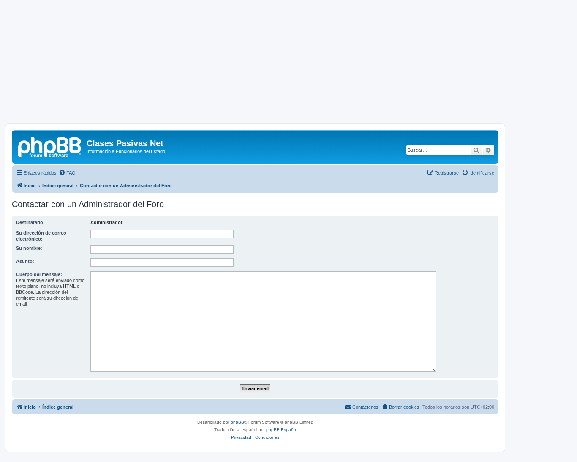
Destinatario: (30, 222)
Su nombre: (29, 248)
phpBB (237, 422)
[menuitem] (67, 173)
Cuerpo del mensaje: (39, 274)
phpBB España (281, 429)
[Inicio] (50, 145)
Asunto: (25, 261)
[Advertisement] (288, 64)
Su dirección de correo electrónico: (41, 235)
